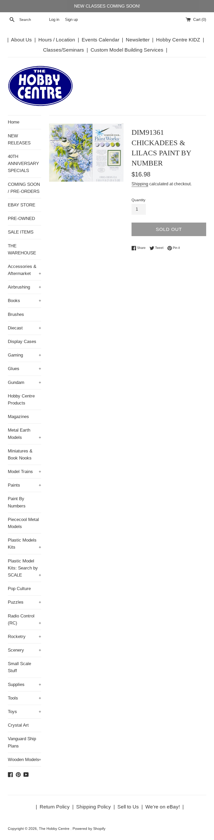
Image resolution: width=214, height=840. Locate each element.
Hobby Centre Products (21, 400)
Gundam (24, 382)
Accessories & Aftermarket (24, 270)
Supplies (24, 684)
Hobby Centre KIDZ (178, 39)
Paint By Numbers (17, 502)
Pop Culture (19, 588)
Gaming (24, 355)
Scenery (24, 650)
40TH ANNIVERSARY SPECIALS (23, 163)
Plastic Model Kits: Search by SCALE (24, 568)
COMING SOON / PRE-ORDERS (24, 188)
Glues (24, 368)
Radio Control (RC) (24, 620)
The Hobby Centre (54, 829)
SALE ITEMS (20, 232)
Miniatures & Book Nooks (20, 455)
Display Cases (22, 341)
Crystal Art (18, 725)
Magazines (18, 416)
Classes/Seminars (63, 50)
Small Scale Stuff (19, 667)
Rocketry (24, 636)
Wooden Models (24, 759)
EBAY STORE (21, 205)
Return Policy (55, 807)
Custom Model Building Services (127, 50)
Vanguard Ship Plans (22, 742)
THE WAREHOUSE (22, 249)
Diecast (24, 328)
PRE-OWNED (21, 218)
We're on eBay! (162, 807)
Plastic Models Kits (24, 544)
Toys (24, 711)
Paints (24, 485)
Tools (24, 698)
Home (13, 122)
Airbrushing (24, 287)
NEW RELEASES (19, 139)
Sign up (71, 19)
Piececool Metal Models (23, 523)
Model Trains (24, 471)
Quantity (138, 200)
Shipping (140, 184)
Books (24, 300)
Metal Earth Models (24, 434)
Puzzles (24, 602)
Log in (54, 19)
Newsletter (138, 39)
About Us (21, 39)
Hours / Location (56, 39)
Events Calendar (100, 39)
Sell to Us (128, 807)
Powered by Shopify (89, 829)
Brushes (16, 314)
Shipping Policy (93, 807)
